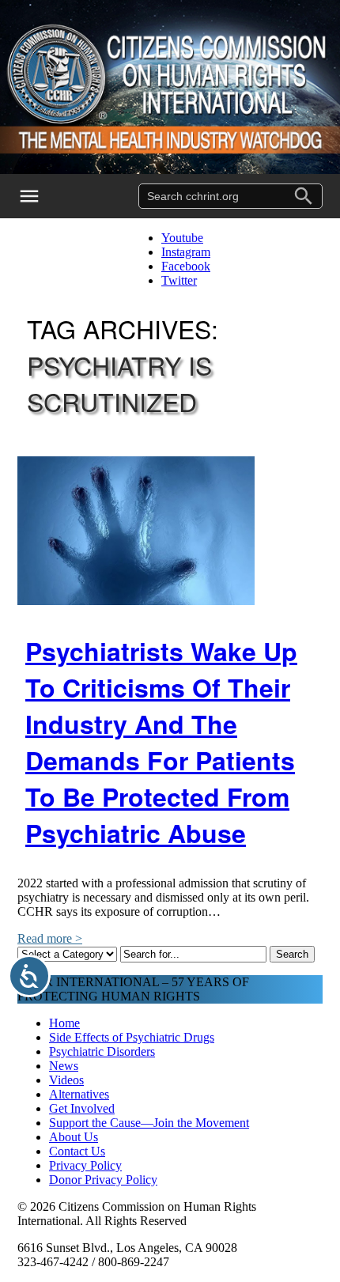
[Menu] (39, 196)
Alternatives (79, 1094)
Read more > (49, 938)
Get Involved (82, 1108)
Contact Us (77, 1151)
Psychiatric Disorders (102, 1051)
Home (64, 1023)
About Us (73, 1137)
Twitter (179, 280)
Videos (66, 1080)
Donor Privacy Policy (103, 1179)
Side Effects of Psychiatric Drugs (131, 1037)
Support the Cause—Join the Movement (149, 1122)
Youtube (182, 237)
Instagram (185, 252)
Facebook (185, 266)
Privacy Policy (85, 1165)
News (63, 1065)
